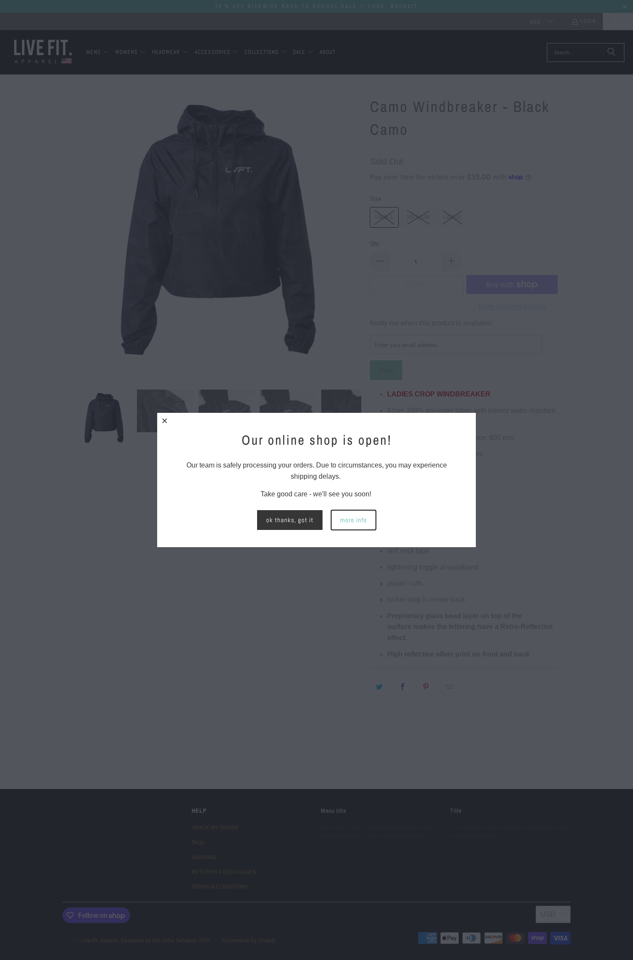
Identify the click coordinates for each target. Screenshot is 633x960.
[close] (165, 420)
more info (353, 520)
